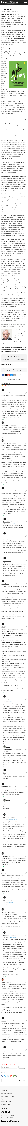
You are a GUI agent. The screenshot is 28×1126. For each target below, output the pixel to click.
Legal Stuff (3, 1117)
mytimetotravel (6, 443)
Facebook (18, 340)
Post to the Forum (6, 1101)
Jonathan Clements (8, 749)
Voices (19, 326)
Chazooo (4, 1021)
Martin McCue (5, 583)
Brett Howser (5, 856)
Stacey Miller (6, 521)
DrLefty (3, 982)
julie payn (4, 873)
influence (6, 267)
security (10, 210)
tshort (3, 626)
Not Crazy (7, 359)
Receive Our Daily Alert (7, 1096)
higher (3, 227)
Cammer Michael (6, 912)
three (20, 166)
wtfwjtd (5, 699)
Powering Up (20, 359)
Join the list (15, 351)
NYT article (11, 473)
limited (14, 50)
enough (9, 314)
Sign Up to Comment (7, 1099)
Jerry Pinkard (5, 425)
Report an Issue (5, 1104)
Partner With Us (10, 1117)
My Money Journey (18, 22)
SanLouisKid (5, 491)
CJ (4, 1050)
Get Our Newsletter (6, 1093)
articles (7, 344)
